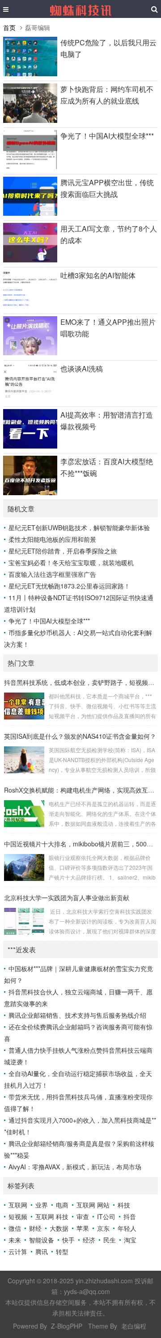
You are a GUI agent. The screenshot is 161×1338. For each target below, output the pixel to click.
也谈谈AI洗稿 (81, 368)
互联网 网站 (93, 1204)
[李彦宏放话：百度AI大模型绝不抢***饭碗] (30, 492)
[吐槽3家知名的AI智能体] (30, 306)
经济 (89, 1239)
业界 (41, 1204)
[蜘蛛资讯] (80, 8)
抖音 (129, 1216)
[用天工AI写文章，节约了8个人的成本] (30, 259)
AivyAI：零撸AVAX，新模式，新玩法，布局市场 (74, 1166)
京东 (103, 1228)
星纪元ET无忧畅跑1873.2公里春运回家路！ (69, 585)
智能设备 (41, 1239)
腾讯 (41, 1251)
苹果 (82, 1228)
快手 (68, 1239)
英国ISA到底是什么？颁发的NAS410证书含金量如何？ (80, 736)
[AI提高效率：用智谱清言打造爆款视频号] (30, 445)
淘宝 (130, 1239)
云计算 (17, 1251)
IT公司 (106, 1216)
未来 (14, 1239)
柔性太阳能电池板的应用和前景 (52, 539)
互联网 (17, 1204)
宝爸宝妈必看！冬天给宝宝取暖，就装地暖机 (71, 562)
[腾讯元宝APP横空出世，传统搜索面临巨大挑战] (30, 213)
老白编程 (133, 1325)
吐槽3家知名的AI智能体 (98, 275)
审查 (82, 1216)
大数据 (59, 1228)
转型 (62, 1251)
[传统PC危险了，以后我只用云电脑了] (30, 73)
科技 (124, 1204)
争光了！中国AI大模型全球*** (107, 136)
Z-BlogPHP (66, 1325)
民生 (109, 1239)
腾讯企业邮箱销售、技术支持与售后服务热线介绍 (77, 1015)
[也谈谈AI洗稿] (30, 399)
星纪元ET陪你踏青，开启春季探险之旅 (62, 550)
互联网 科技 (51, 1216)
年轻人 (127, 1228)
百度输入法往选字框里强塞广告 (52, 574)
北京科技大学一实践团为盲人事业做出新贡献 (66, 897)
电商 (62, 1204)
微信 (14, 1228)
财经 (35, 1228)
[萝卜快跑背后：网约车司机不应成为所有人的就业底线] (30, 120)
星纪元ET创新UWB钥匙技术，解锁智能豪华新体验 (79, 527)
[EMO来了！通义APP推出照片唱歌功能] (30, 352)
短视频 (17, 1216)
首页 (9, 27)
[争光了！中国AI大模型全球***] (30, 166)
